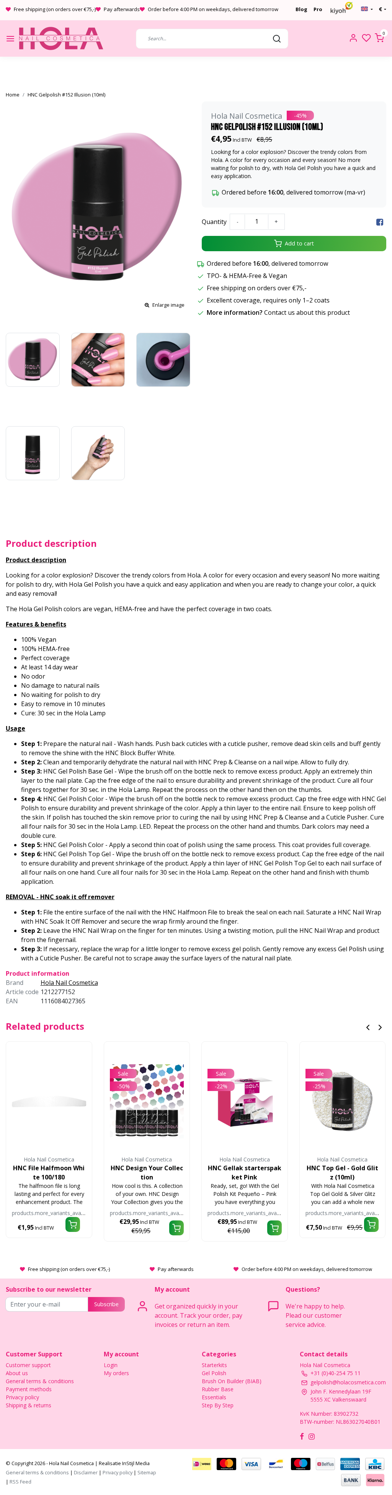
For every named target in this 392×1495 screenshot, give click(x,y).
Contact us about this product (307, 312)
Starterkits (214, 1365)
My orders (116, 1373)
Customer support (28, 1365)
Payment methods (29, 1389)
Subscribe (106, 1304)
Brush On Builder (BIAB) (231, 1381)
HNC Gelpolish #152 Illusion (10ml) (66, 94)
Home (13, 94)
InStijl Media (135, 1463)
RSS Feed (20, 1481)
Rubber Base (218, 1389)
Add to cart (299, 243)
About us (17, 1373)
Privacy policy (22, 1397)
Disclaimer (86, 1472)
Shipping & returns (28, 1405)
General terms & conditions (40, 1381)
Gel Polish (214, 1373)
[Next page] (380, 1026)
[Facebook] (379, 222)
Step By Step (218, 1405)
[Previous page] (367, 1026)
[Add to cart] (72, 1224)
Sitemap (146, 1472)
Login (111, 1365)
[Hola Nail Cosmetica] (61, 38)
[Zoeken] (277, 38)
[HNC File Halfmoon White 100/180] (49, 1101)
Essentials (214, 1397)
